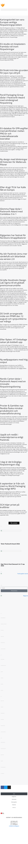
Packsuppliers (14, 802)
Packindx (14, 804)
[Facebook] (2, 787)
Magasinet (14, 796)
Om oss (14, 807)
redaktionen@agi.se (14, 826)
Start (14, 793)
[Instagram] (9, 787)
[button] (14, 10)
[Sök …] (2, 13)
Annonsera (14, 799)
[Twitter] (5, 787)
